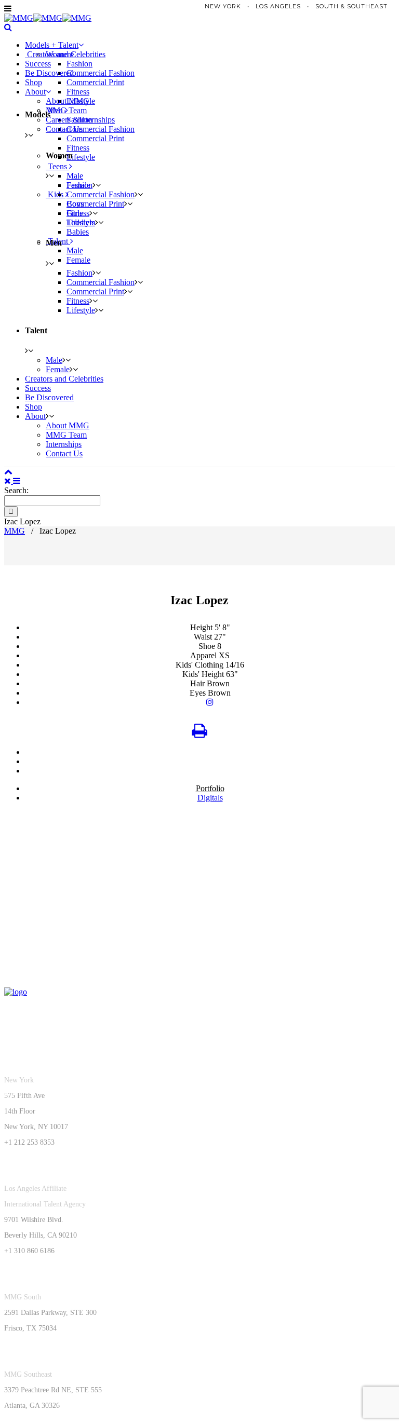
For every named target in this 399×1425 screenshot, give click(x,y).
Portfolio (210, 788)
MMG (14, 530)
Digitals (210, 797)
